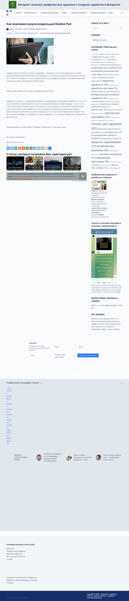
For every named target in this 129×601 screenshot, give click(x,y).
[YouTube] (7, 11)
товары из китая (106, 165)
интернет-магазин (99, 101)
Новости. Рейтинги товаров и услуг (35, 29)
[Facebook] (11, 11)
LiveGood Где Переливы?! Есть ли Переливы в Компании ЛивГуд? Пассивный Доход (53, 457)
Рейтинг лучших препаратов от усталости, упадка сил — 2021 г (82, 457)
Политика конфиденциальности (17, 598)
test (104, 59)
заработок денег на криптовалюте (105, 91)
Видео (64, 13)
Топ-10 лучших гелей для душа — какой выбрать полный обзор (112, 457)
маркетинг (105, 107)
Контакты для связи (98, 13)
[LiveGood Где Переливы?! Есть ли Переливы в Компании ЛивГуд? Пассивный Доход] (39, 457)
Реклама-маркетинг (14, 554)
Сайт (32, 355)
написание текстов (114, 110)
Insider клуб (95, 54)
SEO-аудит (106, 57)
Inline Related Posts (82, 181)
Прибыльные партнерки (110, 65)
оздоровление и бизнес (97, 113)
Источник (20, 142)
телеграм (96, 165)
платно (101, 120)
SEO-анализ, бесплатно (15, 556)
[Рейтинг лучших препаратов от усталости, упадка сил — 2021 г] (69, 457)
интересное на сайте (113, 98)
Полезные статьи (30, 13)
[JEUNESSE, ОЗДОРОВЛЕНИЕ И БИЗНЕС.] (9, 457)
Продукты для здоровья (49, 13)
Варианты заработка (78, 13)
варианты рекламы (113, 85)
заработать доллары (104, 88)
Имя (57, 347)
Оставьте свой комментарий (64, 356)
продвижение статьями (111, 138)
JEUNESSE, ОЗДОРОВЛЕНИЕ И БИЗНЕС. (20, 457)
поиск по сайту (109, 120)
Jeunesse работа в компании (109, 54)
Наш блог (10, 548)
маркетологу (98, 109)
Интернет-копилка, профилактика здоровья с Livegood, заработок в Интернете (69, 4)
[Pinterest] (7, 15)
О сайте (110, 13)
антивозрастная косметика (106, 68)
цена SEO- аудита (113, 168)
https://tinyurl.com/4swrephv (100, 217)
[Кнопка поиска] (121, 28)
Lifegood (94, 191)
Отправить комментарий (88, 355)
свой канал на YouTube (115, 162)
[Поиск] (122, 13)
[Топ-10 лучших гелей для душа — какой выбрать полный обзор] (98, 457)
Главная (19, 13)
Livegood (96, 57)
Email (81, 347)
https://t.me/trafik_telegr (110, 292)
